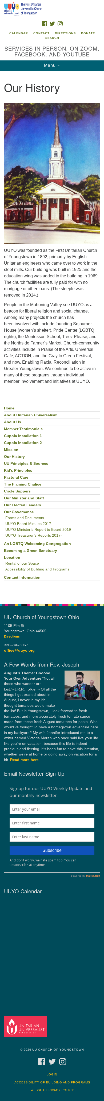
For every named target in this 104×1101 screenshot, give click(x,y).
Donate (88, 33)
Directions (65, 33)
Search (52, 37)
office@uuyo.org (19, 650)
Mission (11, 450)
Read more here (24, 760)
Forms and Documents (24, 518)
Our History (14, 457)
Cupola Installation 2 (23, 443)
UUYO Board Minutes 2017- (29, 524)
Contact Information (22, 578)
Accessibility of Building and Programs (37, 569)
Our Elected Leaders (22, 505)
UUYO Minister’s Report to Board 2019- (38, 530)
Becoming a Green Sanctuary (30, 551)
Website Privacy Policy (52, 1090)
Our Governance (19, 512)
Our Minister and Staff (24, 498)
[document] (52, 334)
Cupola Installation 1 (23, 436)
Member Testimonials (23, 429)
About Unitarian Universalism (30, 415)
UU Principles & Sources (26, 464)
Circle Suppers (17, 491)
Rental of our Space (22, 563)
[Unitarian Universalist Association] (26, 1026)
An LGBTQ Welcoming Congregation (37, 544)
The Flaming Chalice (22, 484)
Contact (41, 33)
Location (12, 558)
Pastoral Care (16, 477)
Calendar (18, 33)
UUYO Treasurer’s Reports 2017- (33, 535)
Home (9, 408)
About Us (12, 422)
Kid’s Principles (18, 471)
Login (52, 1074)
